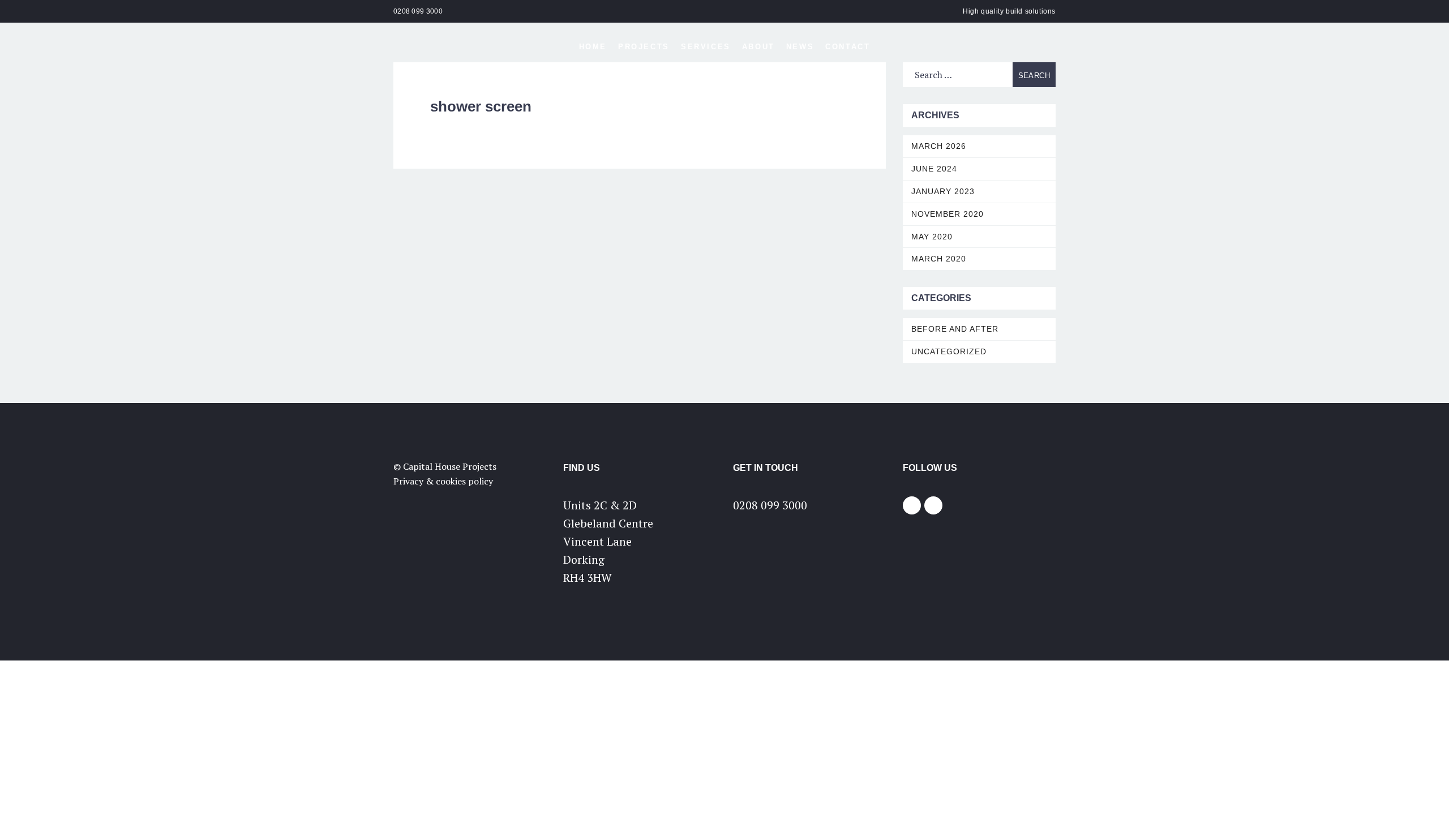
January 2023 (943, 191)
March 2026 (938, 146)
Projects (644, 46)
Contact (847, 46)
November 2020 (947, 213)
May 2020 (932, 236)
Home (593, 46)
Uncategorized (949, 351)
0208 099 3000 (418, 11)
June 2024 (934, 168)
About (758, 46)
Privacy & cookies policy (443, 481)
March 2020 (938, 258)
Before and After (954, 328)
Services (706, 46)
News (800, 46)
